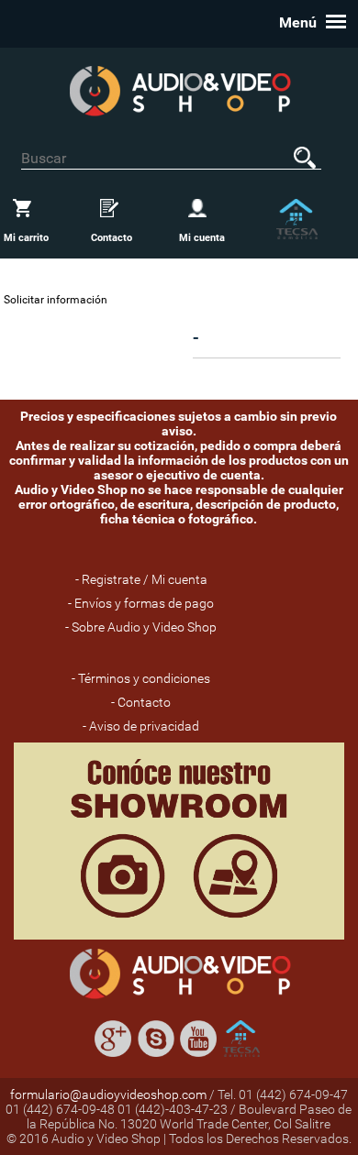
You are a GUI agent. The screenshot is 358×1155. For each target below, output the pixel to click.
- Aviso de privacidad (141, 726)
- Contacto (141, 702)
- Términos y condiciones (141, 678)
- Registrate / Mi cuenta (141, 579)
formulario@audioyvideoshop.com (108, 1094)
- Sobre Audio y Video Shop (141, 627)
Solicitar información (55, 299)
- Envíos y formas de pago (141, 603)
